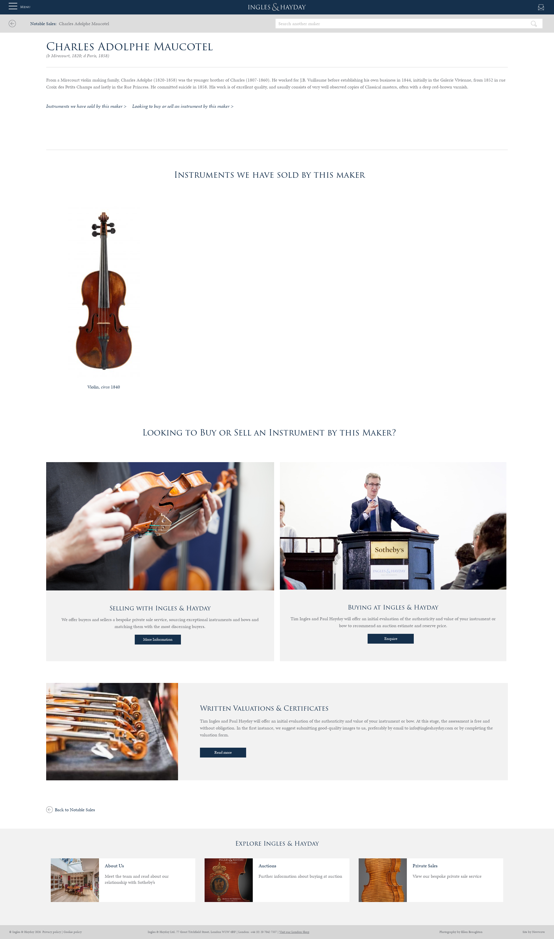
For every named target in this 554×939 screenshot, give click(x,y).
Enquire (390, 638)
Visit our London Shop (294, 932)
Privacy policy (51, 932)
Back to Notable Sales (75, 809)
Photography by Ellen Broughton (460, 932)
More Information (158, 639)
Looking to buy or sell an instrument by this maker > (182, 106)
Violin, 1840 (103, 387)
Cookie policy (72, 932)
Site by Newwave (534, 932)
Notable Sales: (43, 23)
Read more (223, 752)
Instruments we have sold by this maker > (86, 106)
